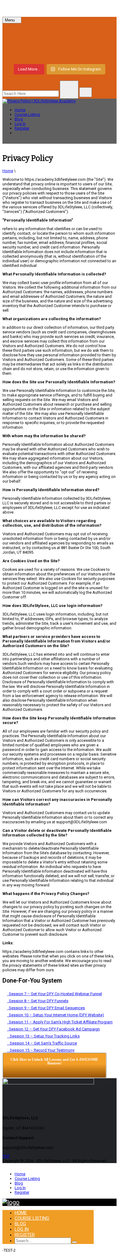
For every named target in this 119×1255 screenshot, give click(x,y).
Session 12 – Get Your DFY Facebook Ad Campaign (53, 1029)
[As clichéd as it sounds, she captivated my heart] (59, 53)
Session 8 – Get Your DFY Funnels (37, 1001)
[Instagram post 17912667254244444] (59, 42)
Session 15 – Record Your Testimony (40, 1050)
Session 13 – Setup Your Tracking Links (43, 1036)
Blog (19, 119)
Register (22, 128)
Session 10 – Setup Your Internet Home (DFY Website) (55, 1015)
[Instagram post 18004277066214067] (59, 31)
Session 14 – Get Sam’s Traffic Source (42, 1043)
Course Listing (27, 114)
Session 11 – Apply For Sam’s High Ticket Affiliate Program (60, 1022)
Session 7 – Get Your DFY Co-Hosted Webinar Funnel (54, 993)
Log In (20, 123)
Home (20, 110)
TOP (5, 1156)
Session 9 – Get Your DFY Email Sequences (46, 1008)
